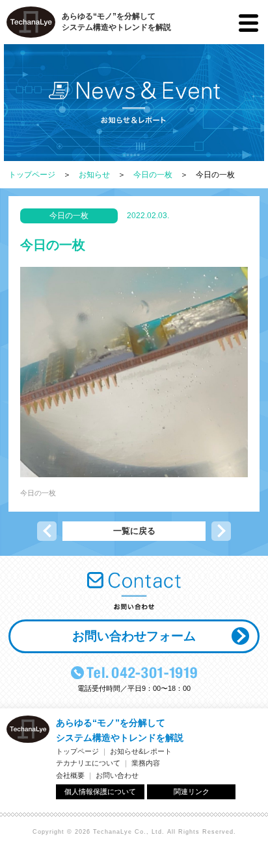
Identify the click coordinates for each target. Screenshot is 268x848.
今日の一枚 (152, 174)
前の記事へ (47, 531)
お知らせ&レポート (141, 751)
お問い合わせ (117, 775)
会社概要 (70, 775)
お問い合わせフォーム (134, 636)
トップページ (31, 174)
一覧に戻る (134, 531)
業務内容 (145, 763)
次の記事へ (221, 531)
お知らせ (94, 174)
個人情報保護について (100, 791)
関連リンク (191, 791)
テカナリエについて (88, 763)
